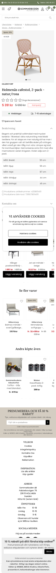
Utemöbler (7, 24)
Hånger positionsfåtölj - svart (13, 264)
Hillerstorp (7, 84)
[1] (28, 56)
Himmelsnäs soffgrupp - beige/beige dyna (37, 326)
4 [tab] (34, 340)
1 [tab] (24, 282)
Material (18, 24)
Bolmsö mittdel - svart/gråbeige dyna (13, 326)
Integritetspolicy (28, 449)
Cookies (28, 446)
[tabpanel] (13, 258)
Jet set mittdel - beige (37, 264)
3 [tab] (32, 282)
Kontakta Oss (28, 453)
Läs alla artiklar (28, 471)
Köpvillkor (28, 456)
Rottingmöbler (31, 24)
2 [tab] (28, 282)
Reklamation (28, 460)
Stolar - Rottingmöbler (12, 28)
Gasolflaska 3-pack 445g (37, 384)
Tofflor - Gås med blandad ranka (13, 387)
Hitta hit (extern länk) (28, 499)
